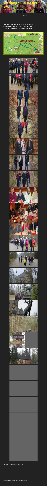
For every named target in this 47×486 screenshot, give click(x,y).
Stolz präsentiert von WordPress (15, 481)
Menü (25, 16)
